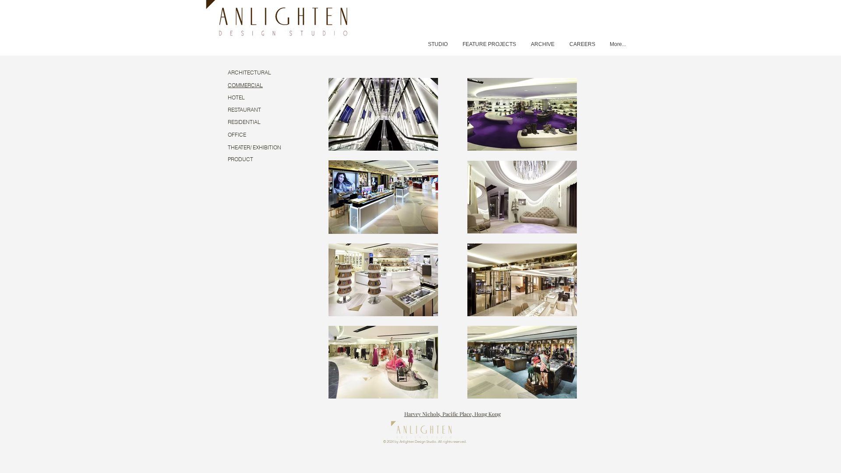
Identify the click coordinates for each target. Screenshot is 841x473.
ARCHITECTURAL (249, 72)
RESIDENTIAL (244, 122)
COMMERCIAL (245, 85)
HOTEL (236, 97)
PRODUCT (240, 159)
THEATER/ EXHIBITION (254, 147)
